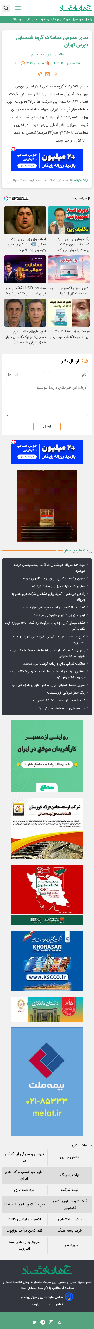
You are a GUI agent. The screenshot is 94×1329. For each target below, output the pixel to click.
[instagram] (51, 1323)
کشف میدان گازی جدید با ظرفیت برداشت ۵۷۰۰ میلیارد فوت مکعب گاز (45, 626)
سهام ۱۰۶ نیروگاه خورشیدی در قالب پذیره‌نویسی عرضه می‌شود (49, 568)
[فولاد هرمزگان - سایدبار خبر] (47, 506)
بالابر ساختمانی (70, 1219)
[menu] (17, 8)
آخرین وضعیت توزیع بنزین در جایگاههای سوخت (53, 579)
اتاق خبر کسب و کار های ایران (24, 1175)
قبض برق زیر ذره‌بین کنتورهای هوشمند (59, 615)
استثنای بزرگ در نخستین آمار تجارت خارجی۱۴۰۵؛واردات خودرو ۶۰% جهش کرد (47, 674)
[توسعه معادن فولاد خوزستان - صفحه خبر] (47, 828)
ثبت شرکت (69, 1190)
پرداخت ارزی (24, 1190)
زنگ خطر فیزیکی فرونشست (66, 693)
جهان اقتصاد (21, 1282)
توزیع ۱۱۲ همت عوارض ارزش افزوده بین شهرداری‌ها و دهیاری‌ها (49, 639)
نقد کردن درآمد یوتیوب (24, 1230)
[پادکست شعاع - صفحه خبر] (47, 756)
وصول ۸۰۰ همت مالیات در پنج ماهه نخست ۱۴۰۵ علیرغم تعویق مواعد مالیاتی (47, 653)
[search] (6, 8)
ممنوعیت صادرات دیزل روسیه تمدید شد (58, 586)
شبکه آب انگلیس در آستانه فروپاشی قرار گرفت (54, 608)
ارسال (47, 427)
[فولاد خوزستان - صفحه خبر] (47, 895)
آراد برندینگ (69, 1175)
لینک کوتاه (81, 180)
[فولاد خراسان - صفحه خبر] (47, 961)
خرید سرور (69, 1245)
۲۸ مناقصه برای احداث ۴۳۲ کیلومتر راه (59, 701)
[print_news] (54, 74)
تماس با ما (55, 1304)
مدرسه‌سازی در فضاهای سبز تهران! (62, 708)
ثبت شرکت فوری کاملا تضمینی (69, 1204)
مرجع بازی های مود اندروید (24, 1245)
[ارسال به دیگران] (47, 74)
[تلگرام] (40, 74)
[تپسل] (13, 149)
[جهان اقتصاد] (75, 8)
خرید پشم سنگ (69, 1230)
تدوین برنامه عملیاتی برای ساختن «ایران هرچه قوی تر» (48, 685)
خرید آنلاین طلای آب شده (24, 1204)
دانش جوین (69, 1157)
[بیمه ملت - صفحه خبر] (47, 1081)
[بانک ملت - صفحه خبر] (47, 1009)
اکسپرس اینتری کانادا (24, 1219)
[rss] (59, 1323)
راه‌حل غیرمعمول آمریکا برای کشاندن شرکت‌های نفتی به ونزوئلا (52, 19)
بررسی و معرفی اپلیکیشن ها (24, 1157)
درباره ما (36, 1304)
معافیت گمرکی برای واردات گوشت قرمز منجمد (54, 664)
